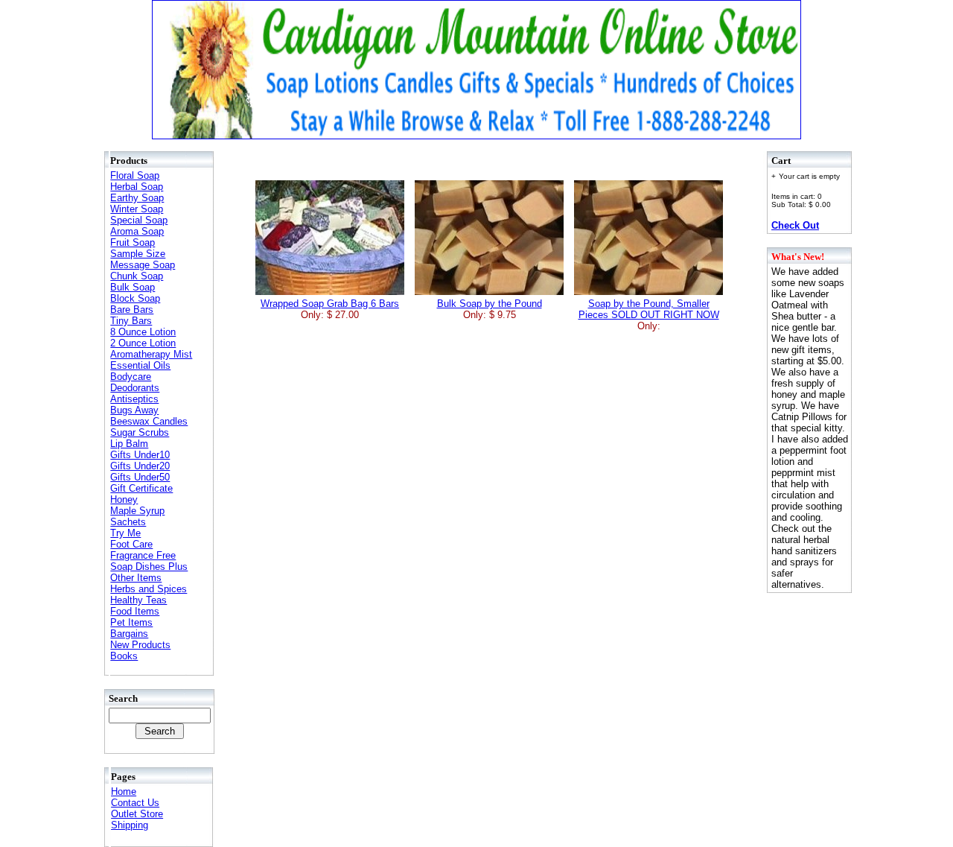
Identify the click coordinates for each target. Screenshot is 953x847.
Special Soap (139, 220)
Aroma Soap (137, 231)
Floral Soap (134, 175)
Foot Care (131, 544)
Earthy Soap (137, 197)
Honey (124, 499)
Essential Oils (140, 365)
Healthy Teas (138, 600)
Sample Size (137, 253)
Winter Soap (136, 209)
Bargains (129, 633)
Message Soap (142, 264)
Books (124, 656)
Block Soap (135, 298)
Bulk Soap (132, 287)
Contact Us (135, 802)
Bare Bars (131, 309)
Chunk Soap (136, 276)
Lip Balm (129, 443)
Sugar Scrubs (139, 432)
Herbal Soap (136, 186)
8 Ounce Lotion (143, 331)
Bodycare (130, 376)
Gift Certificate (141, 488)
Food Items (134, 611)
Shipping (129, 825)
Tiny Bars (131, 320)
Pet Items (131, 622)
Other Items (136, 577)
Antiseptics (134, 399)
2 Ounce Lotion (143, 343)
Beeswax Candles (149, 421)
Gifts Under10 (140, 454)
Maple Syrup (137, 510)
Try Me (125, 533)
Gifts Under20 (140, 466)
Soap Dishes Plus (149, 566)
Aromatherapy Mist (151, 354)
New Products (140, 644)
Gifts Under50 (140, 477)
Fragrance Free (143, 555)
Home (123, 791)
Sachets (128, 521)
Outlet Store (137, 813)
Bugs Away (134, 410)
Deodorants (134, 387)
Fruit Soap (132, 242)
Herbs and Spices (148, 588)
